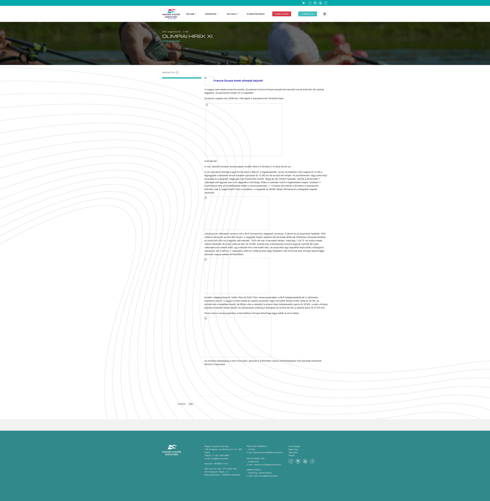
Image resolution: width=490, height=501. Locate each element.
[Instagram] (315, 3)
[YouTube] (320, 3)
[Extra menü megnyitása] (325, 14)
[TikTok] (326, 3)
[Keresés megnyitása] (303, 3)
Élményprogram (256, 14)
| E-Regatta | (308, 14)
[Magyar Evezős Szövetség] (171, 14)
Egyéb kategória (171, 41)
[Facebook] (310, 3)
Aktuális (232, 14)
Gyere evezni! (281, 14)
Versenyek (211, 14)
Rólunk (190, 14)
